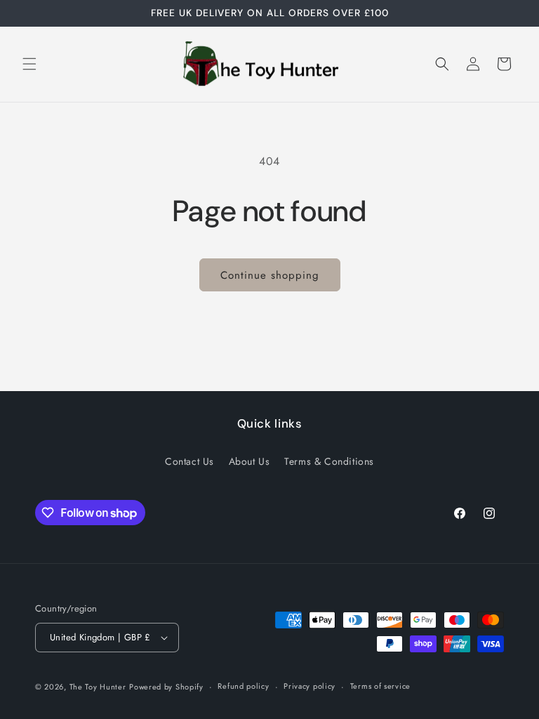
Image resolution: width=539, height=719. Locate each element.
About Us (249, 461)
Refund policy (243, 686)
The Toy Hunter (97, 686)
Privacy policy (309, 686)
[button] (29, 63)
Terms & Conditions (329, 461)
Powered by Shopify (166, 686)
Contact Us (189, 461)
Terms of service (380, 686)
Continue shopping (269, 275)
